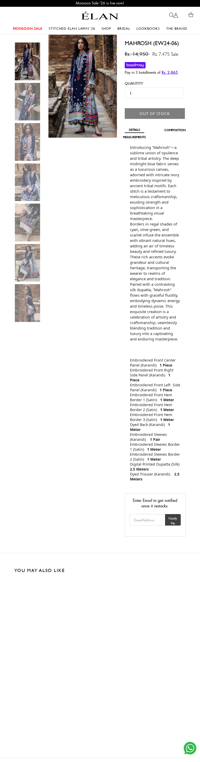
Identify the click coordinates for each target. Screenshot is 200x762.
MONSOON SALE (29, 28)
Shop (108, 28)
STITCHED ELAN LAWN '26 (72, 28)
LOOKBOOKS (149, 28)
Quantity (132, 83)
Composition (175, 129)
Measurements (134, 137)
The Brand (176, 28)
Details (134, 129)
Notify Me (172, 521)
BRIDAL (125, 28)
